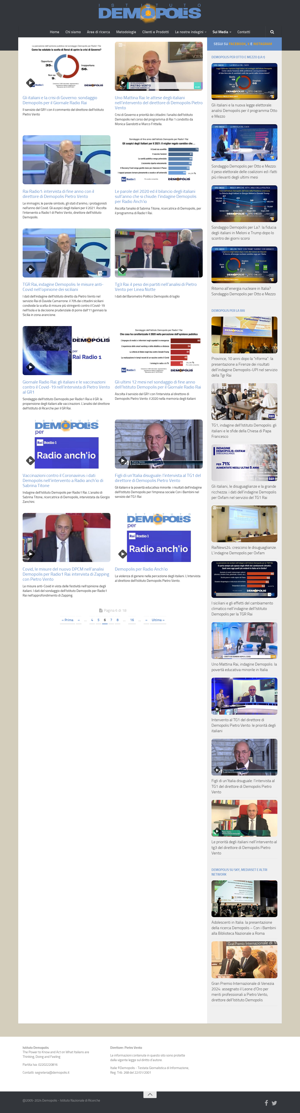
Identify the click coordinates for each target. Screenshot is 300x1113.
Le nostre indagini (189, 32)
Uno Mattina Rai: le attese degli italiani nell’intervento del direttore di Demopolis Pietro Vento (159, 102)
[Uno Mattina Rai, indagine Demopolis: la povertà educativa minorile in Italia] (244, 640)
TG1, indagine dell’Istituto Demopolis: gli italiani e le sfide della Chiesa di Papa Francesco (244, 431)
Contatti (243, 32)
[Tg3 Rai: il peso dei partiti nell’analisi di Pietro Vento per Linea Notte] (159, 252)
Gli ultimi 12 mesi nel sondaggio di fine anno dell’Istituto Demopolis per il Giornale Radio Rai (158, 384)
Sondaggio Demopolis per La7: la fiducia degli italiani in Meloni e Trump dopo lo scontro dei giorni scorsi (243, 233)
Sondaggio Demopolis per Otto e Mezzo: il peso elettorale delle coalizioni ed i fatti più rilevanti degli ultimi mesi (244, 172)
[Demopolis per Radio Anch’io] (159, 537)
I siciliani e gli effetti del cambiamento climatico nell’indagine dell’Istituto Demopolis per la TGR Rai (242, 609)
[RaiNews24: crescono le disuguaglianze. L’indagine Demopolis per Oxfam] (244, 523)
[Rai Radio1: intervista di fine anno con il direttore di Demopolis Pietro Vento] (66, 159)
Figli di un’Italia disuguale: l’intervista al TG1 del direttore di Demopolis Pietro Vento (158, 478)
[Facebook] (266, 1103)
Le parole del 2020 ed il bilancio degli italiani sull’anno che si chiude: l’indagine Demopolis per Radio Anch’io (155, 196)
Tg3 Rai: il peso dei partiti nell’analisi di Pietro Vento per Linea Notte (156, 287)
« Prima (67, 620)
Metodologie (126, 32)
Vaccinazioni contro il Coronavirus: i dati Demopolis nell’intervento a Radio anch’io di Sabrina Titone (63, 480)
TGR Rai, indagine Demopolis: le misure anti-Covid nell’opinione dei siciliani (63, 287)
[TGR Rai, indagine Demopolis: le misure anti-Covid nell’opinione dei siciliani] (66, 252)
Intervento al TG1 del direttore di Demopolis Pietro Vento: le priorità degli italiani (243, 725)
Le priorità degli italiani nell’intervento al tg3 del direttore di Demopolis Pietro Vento (244, 847)
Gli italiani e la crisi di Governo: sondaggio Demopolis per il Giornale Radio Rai (60, 100)
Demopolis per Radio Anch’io (141, 569)
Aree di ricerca (98, 32)
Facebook (237, 44)
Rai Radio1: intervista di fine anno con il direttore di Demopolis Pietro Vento (58, 194)
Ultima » (158, 620)
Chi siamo (73, 32)
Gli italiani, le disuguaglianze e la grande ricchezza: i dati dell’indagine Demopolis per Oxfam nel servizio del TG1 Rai (243, 492)
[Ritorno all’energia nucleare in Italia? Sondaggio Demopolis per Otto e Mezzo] (244, 264)
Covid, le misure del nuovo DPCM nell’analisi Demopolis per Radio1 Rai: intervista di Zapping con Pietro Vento (66, 574)
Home (54, 32)
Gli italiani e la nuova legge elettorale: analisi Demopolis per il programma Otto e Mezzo (244, 111)
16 (132, 620)
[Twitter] (274, 1103)
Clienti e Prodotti (155, 32)
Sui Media (220, 32)
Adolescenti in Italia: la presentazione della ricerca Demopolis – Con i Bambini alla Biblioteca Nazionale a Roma (243, 928)
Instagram (262, 44)
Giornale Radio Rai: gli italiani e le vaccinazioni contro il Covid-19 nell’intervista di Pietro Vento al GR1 (66, 387)
